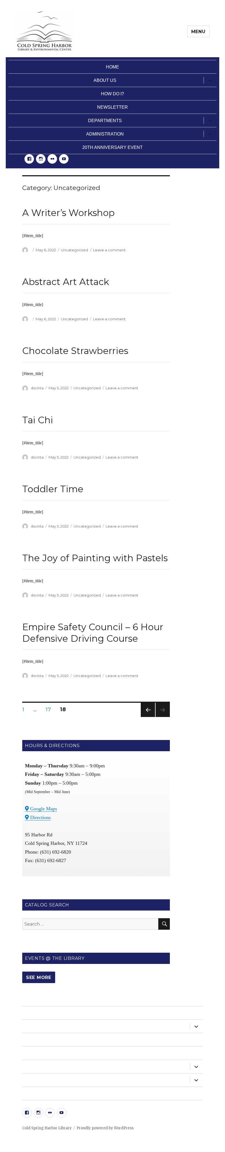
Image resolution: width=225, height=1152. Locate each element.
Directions (40, 817)
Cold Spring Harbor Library (47, 1128)
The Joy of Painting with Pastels (95, 557)
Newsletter (112, 107)
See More (38, 977)
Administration (105, 134)
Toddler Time (52, 488)
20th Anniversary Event (112, 147)
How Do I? (112, 93)
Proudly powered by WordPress (105, 1128)
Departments (105, 120)
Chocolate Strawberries (75, 350)
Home (112, 67)
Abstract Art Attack (65, 281)
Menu (198, 31)
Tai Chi (37, 419)
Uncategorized (74, 250)
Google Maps (43, 808)
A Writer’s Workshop (68, 212)
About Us (105, 80)
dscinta (37, 388)
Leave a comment (109, 250)
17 (50, 709)
